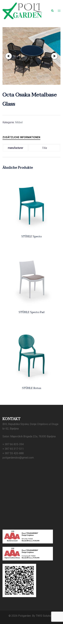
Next (54, 56)
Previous (8, 56)
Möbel (19, 122)
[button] (52, 11)
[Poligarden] (22, 10)
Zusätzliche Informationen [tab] (21, 137)
